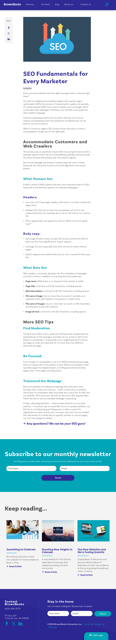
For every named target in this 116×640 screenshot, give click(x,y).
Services (30, 4)
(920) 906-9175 (13, 608)
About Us (68, 4)
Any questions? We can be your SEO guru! (56, 424)
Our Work (45, 4)
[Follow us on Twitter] (15, 623)
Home (87, 624)
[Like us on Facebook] (8, 623)
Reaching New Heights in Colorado (57, 551)
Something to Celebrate (21, 549)
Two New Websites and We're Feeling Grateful (91, 551)
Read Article (15, 566)
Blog (57, 4)
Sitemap (52, 627)
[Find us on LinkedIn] (20, 623)
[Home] (14, 7)
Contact (98, 624)
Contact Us (86, 4)
